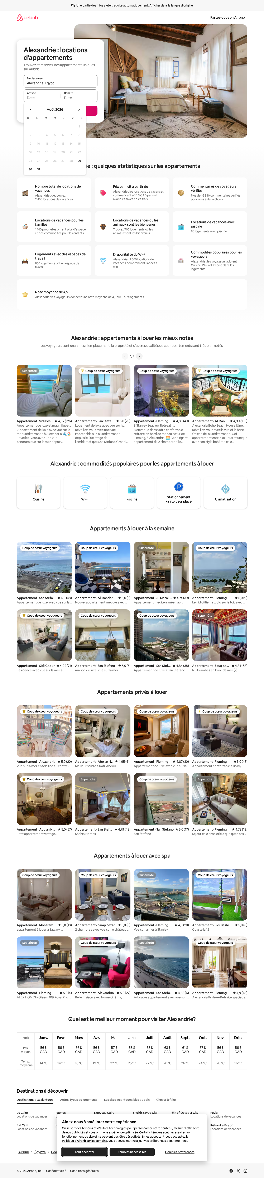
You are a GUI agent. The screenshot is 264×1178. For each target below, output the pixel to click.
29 (79, 161)
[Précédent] (125, 356)
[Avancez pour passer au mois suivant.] (79, 109)
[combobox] (60, 83)
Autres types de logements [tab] (78, 1100)
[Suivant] (139, 356)
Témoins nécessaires (132, 1152)
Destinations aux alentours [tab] (35, 1100)
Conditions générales (84, 1171)
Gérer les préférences (179, 1152)
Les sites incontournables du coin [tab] (127, 1100)
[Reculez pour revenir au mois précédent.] (31, 109)
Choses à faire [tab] (166, 1100)
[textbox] (42, 97)
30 (30, 169)
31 (38, 169)
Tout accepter (84, 1152)
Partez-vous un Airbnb (227, 17)
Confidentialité (56, 1171)
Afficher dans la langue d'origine (171, 5)
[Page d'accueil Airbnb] (27, 17)
